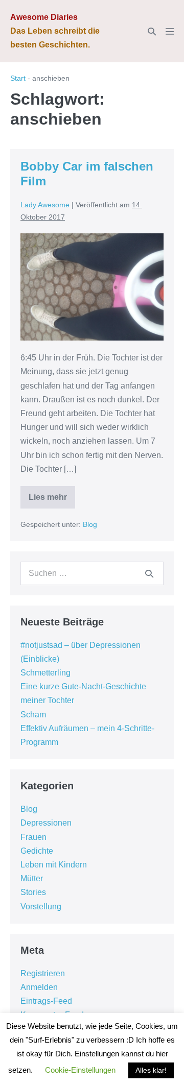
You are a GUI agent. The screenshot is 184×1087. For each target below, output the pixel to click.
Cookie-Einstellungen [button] (80, 1070)
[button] (152, 31)
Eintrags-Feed (46, 1001)
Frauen (33, 837)
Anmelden (39, 987)
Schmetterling (45, 672)
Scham (33, 714)
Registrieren (42, 973)
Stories (33, 892)
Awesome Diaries (44, 17)
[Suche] (149, 573)
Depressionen (46, 822)
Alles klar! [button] (151, 1070)
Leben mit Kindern (53, 864)
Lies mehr (52, 501)
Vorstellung (40, 906)
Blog (90, 524)
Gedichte (36, 851)
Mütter (31, 878)
